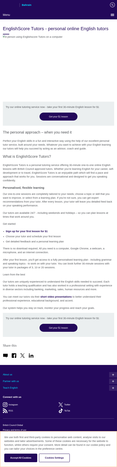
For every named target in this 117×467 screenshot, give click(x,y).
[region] (58, 449)
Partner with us (11, 381)
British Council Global (13, 425)
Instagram (13, 404)
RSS (11, 410)
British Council (10, 5)
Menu (6, 14)
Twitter (67, 404)
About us (7, 374)
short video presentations (56, 296)
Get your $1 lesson (58, 116)
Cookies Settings (54, 458)
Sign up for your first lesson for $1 (27, 231)
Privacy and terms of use (14, 430)
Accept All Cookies (20, 458)
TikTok (67, 410)
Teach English (10, 387)
